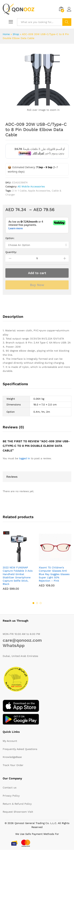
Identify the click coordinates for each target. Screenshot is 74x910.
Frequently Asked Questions (20, 749)
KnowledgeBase (12, 757)
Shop (16, 34)
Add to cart (37, 273)
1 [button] (33, 603)
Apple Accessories (39, 190)
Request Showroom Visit (18, 811)
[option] (19, 563)
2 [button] (37, 603)
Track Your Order (13, 765)
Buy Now (37, 285)
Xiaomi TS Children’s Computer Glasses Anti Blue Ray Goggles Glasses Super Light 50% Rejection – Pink (54, 574)
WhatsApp (14, 645)
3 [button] (40, 603)
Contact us (9, 787)
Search (66, 22)
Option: (9, 238)
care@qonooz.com (22, 640)
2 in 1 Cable (19, 190)
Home (6, 34)
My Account (10, 740)
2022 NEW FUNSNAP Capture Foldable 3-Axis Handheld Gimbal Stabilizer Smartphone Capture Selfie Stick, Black (18, 575)
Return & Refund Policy (17, 803)
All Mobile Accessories (31, 186)
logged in (24, 458)
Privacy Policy (11, 795)
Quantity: (11, 252)
